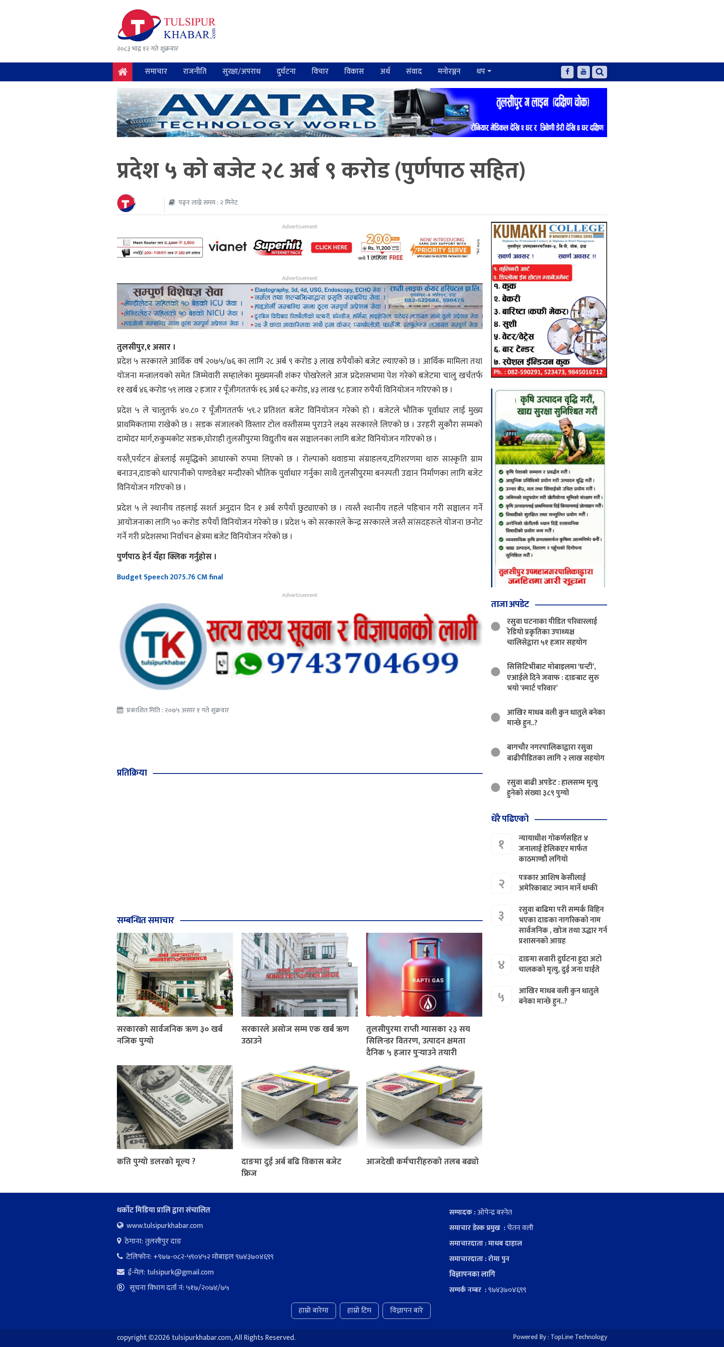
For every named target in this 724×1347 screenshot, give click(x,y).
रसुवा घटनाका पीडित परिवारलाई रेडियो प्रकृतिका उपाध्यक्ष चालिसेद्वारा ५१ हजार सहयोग (552, 632)
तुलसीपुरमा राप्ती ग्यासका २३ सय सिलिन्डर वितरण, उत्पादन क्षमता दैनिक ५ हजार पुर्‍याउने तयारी (418, 1041)
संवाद (414, 71)
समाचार (156, 71)
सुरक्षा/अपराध (241, 71)
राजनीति (195, 71)
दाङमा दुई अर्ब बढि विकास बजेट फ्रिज (291, 1168)
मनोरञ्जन (449, 71)
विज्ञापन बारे (406, 1310)
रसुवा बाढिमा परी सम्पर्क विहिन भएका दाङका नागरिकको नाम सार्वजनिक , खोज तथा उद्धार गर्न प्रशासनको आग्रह (563, 925)
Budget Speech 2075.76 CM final (170, 577)
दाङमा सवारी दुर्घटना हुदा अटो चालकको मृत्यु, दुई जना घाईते (560, 964)
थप (480, 71)
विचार (320, 71)
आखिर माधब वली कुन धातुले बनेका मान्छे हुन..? (556, 717)
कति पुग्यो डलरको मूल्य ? (156, 1162)
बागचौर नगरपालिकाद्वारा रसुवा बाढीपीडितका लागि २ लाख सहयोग (556, 752)
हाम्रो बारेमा (313, 1310)
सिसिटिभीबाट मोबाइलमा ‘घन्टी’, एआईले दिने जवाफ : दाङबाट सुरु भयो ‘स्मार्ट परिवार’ (553, 677)
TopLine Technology (579, 1337)
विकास (354, 71)
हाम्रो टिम (359, 1310)
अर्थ (385, 71)
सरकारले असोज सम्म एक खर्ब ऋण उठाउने (295, 1035)
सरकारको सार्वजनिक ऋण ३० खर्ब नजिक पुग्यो (169, 1035)
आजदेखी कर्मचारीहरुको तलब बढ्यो (422, 1162)
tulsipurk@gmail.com (180, 1272)
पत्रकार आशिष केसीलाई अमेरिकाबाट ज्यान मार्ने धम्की (558, 883)
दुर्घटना (286, 71)
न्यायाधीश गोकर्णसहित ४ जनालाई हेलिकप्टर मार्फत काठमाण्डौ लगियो (553, 849)
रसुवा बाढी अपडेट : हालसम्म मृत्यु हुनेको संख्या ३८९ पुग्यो (552, 787)
